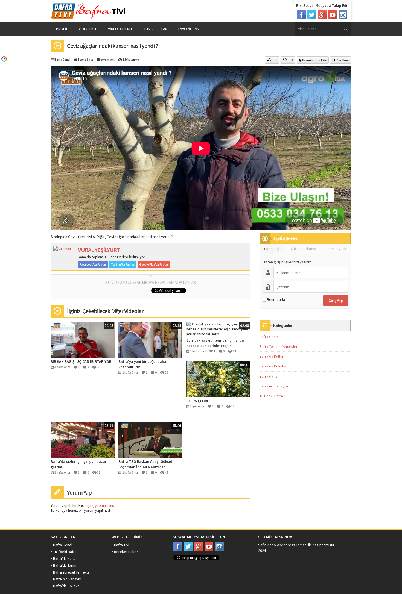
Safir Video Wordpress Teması (282, 544)
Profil (62, 28)
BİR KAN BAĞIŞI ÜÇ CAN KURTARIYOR (81, 361)
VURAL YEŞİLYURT (99, 250)
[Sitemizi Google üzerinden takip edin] (322, 14)
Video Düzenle (120, 28)
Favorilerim (189, 28)
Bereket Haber (126, 551)
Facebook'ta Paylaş (93, 264)
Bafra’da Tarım (64, 565)
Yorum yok (108, 59)
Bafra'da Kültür (272, 356)
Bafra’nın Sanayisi (67, 579)
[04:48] (83, 339)
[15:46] (150, 439)
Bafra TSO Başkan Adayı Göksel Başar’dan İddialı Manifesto (145, 464)
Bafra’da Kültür (65, 558)
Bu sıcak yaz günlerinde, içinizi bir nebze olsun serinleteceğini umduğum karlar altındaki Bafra (215, 343)
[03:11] (83, 439)
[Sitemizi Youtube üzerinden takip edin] (332, 14)
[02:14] (150, 339)
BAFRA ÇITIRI (197, 400)
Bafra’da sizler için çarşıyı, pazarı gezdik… (79, 464)
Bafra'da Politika (273, 366)
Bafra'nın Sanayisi (274, 386)
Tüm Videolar (155, 28)
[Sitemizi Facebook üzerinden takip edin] (301, 14)
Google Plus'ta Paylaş (153, 264)
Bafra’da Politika (66, 585)
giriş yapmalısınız (101, 505)
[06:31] (218, 378)
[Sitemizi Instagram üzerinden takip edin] (343, 14)
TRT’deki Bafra (65, 551)
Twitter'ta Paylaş (123, 264)
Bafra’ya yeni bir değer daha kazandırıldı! (142, 364)
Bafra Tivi (121, 544)
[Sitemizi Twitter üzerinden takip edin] (311, 14)
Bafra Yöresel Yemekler (279, 346)
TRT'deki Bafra (271, 395)
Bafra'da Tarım (271, 376)
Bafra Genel (62, 59)
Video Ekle (88, 28)
